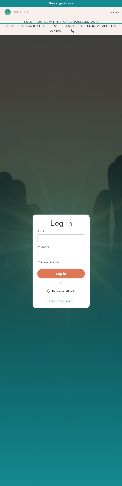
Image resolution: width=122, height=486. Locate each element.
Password (43, 247)
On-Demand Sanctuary (80, 21)
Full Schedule (72, 26)
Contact (56, 30)
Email (40, 231)
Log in (61, 273)
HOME (28, 21)
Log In (114, 12)
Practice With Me (47, 21)
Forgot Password (61, 301)
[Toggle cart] (72, 30)
